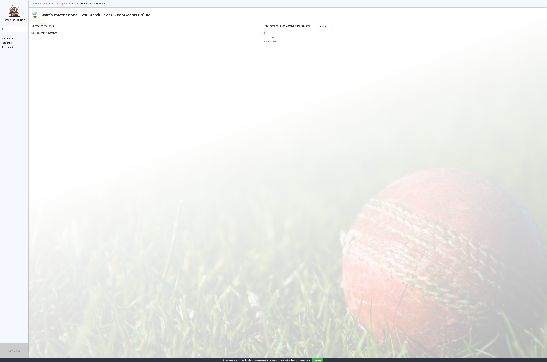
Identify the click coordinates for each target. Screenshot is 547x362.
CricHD (268, 33)
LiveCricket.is (272, 41)
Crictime (269, 37)
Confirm (317, 360)
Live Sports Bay (39, 3)
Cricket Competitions (60, 3)
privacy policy (303, 360)
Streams (6, 47)
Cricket (5, 42)
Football (6, 38)
